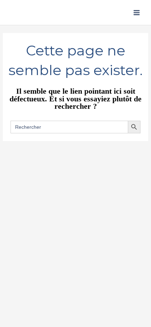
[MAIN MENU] (136, 12)
